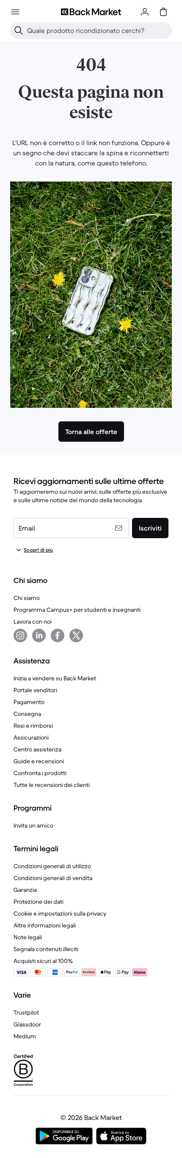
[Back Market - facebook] (57, 635)
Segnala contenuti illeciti (46, 949)
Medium (25, 1036)
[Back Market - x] (76, 635)
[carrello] (163, 11)
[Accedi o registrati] (144, 11)
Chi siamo (27, 598)
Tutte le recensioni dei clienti (52, 785)
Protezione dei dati (38, 901)
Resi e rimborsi (33, 725)
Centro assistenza (37, 749)
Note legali (28, 937)
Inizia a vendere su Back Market (55, 678)
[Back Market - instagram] (20, 635)
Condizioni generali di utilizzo (52, 866)
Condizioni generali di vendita (53, 878)
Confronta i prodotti (40, 773)
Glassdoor (27, 1024)
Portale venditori (35, 690)
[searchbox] (97, 30)
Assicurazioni (31, 737)
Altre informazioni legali (45, 925)
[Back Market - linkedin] (39, 635)
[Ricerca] (18, 30)
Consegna (27, 714)
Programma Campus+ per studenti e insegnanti (77, 609)
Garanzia (25, 890)
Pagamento (29, 702)
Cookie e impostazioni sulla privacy (60, 913)
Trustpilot (26, 1012)
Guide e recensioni (39, 761)
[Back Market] (91, 11)
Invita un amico (33, 825)
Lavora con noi (33, 621)
